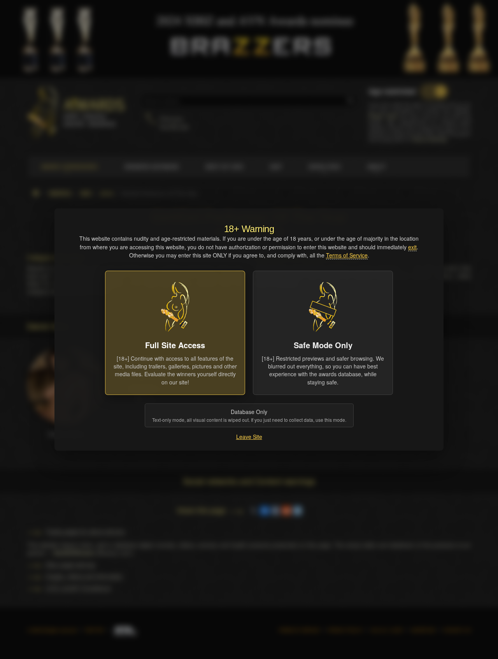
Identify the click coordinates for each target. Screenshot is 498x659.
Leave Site (249, 437)
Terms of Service (347, 255)
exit (412, 247)
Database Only (249, 415)
